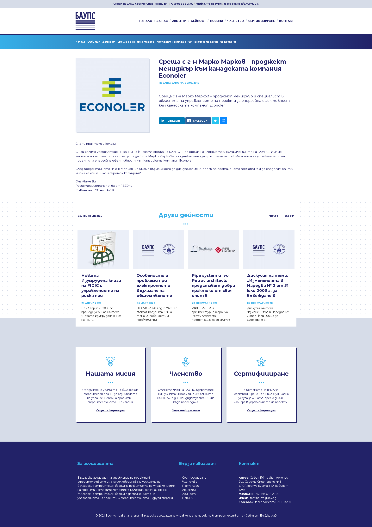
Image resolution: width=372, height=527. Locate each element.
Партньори (190, 485)
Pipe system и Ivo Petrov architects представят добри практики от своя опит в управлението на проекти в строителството (213, 293)
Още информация (110, 410)
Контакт (286, 21)
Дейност (198, 21)
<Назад (273, 216)
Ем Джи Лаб (268, 515)
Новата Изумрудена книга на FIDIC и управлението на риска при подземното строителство (101, 290)
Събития (93, 41)
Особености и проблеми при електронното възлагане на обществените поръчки (154, 288)
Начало (145, 21)
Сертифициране (261, 21)
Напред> (288, 216)
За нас (162, 21)
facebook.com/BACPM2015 (241, 3)
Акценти (179, 21)
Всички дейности (90, 216)
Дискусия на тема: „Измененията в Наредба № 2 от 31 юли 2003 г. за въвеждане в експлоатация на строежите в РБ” (267, 290)
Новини (216, 21)
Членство (235, 21)
